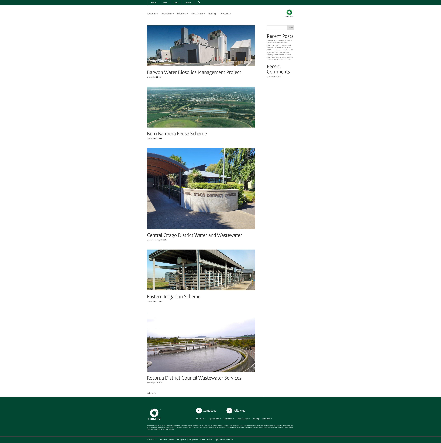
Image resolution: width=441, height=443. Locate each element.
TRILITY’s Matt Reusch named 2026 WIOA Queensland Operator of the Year (279, 42)
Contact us (188, 2)
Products (225, 14)
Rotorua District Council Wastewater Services (194, 378)
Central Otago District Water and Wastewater (194, 235)
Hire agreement (193, 439)
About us (151, 14)
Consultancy (197, 14)
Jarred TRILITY (153, 240)
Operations (166, 14)
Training (212, 14)
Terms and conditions (206, 439)
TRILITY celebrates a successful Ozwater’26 (280, 50)
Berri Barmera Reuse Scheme (177, 134)
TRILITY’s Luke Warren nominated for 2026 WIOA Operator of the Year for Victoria (280, 58)
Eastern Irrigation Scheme (174, 297)
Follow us (239, 410)
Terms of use (163, 439)
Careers (176, 2)
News (165, 2)
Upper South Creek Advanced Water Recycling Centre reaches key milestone (279, 53)
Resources (153, 2)
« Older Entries (151, 393)
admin (151, 77)
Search (291, 27)
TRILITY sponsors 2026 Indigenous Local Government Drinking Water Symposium (279, 46)
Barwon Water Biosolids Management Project (194, 72)
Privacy (171, 439)
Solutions (181, 14)
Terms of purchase (181, 439)
